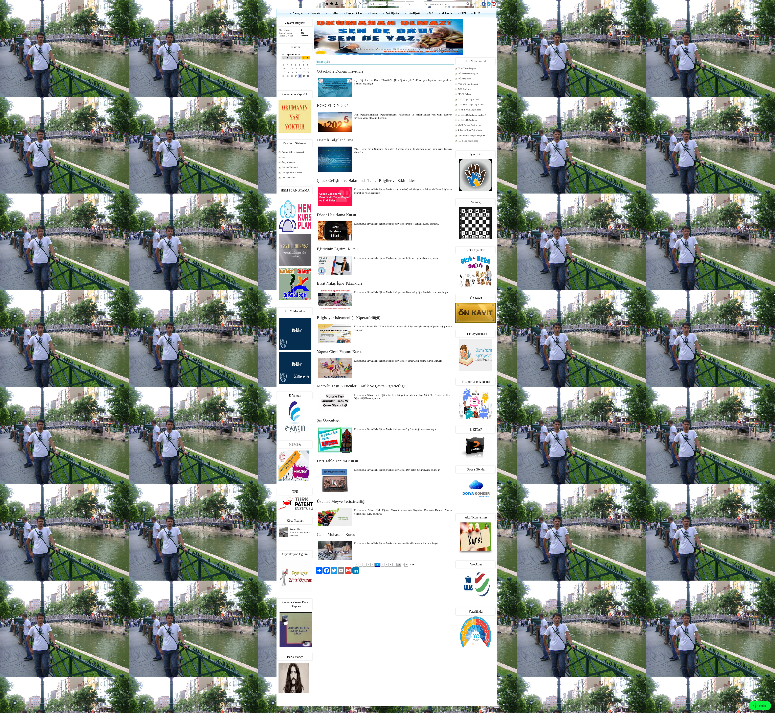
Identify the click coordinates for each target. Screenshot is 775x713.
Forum (373, 13)
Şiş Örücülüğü (328, 420)
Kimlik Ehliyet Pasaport (293, 152)
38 (406, 564)
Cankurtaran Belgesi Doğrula (471, 135)
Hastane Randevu (290, 167)
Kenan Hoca (295, 529)
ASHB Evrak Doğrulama (469, 109)
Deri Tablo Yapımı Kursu (337, 461)
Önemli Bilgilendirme (335, 140)
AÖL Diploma (464, 89)
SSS (431, 13)
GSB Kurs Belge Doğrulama (471, 104)
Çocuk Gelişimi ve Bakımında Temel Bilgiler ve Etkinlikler (366, 180)
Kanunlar (316, 13)
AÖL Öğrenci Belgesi (468, 84)
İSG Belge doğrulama (468, 140)
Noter (284, 157)
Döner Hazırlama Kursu (336, 214)
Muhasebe (447, 13)
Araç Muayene (288, 162)
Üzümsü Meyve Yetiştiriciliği (341, 501)
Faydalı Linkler (354, 13)
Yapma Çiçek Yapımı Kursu (339, 351)
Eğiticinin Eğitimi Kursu (337, 249)
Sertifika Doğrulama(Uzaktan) (472, 115)
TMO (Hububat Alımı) (292, 172)
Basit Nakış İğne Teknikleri (339, 283)
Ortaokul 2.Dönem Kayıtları (340, 71)
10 (395, 564)
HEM (463, 13)
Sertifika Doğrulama (467, 120)
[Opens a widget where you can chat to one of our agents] (760, 706)
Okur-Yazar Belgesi (467, 68)
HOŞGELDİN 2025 (333, 105)
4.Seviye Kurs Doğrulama (470, 130)
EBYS (477, 13)
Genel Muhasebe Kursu (336, 534)
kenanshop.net (387, 707)
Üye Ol (352, 3)
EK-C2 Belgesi (464, 94)
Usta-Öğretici (414, 13)
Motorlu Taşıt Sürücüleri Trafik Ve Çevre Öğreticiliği (361, 386)
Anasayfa (298, 13)
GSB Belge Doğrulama (468, 99)
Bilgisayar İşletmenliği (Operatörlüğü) (348, 317)
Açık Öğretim (392, 13)
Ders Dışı (333, 13)
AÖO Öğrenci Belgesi (468, 73)
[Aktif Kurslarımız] (475, 538)
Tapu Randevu (288, 177)
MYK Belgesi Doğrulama (469, 125)
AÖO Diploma (464, 78)
